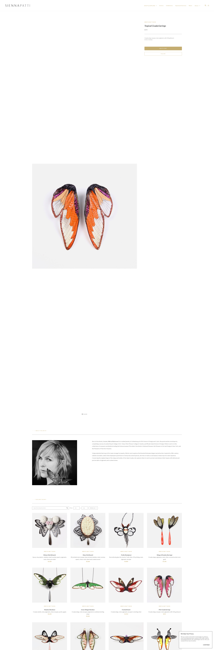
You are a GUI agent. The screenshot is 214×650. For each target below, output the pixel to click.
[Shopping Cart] (208, 5)
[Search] (205, 5)
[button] (150, 5)
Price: (71, 508)
